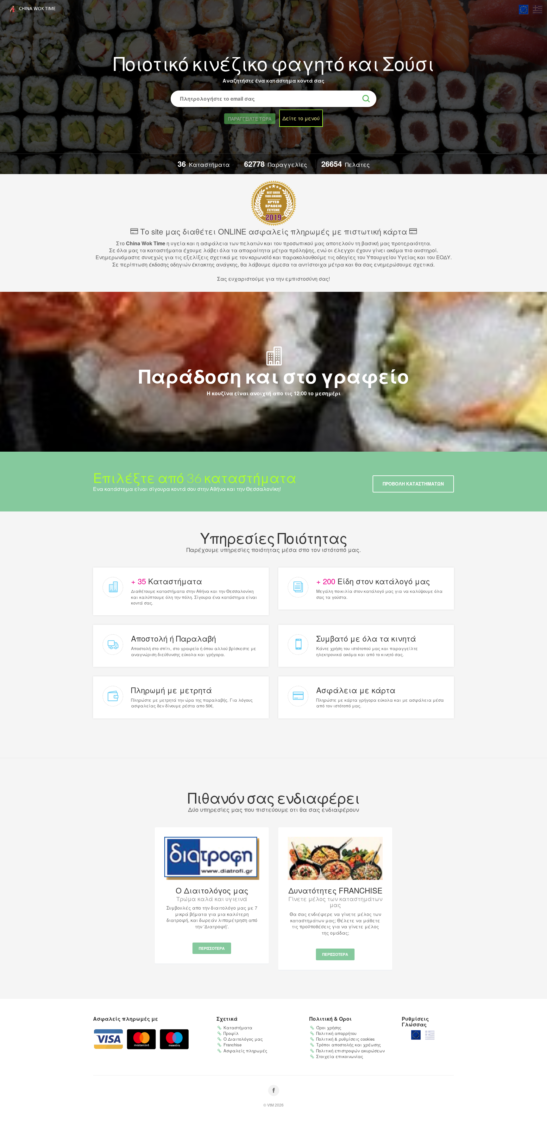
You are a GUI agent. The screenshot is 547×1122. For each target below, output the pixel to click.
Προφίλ (231, 1033)
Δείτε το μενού (301, 118)
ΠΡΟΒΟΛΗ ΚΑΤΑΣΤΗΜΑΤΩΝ (413, 483)
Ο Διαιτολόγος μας (243, 1039)
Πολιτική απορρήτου (336, 1033)
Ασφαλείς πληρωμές (245, 1051)
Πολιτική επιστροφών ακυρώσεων (350, 1051)
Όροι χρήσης (328, 1028)
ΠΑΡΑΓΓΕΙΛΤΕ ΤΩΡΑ (249, 119)
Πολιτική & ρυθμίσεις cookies (345, 1039)
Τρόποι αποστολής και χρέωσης (348, 1045)
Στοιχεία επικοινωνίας (339, 1056)
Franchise (232, 1045)
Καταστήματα (237, 1028)
